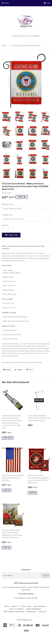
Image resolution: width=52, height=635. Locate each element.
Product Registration (33, 609)
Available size (7, 215)
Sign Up (45, 575)
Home (4, 46)
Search (6, 606)
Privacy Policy (26, 606)
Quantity (5, 225)
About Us (15, 606)
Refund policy (31, 611)
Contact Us (36, 36)
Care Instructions (40, 606)
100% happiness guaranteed (13, 611)
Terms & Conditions (16, 609)
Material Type (7, 204)
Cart (48, 3)
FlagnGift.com (27, 620)
